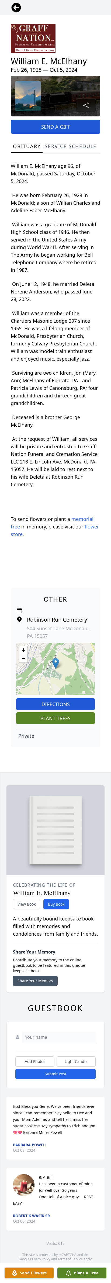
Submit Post (55, 1073)
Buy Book (56, 904)
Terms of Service (70, 1259)
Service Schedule (70, 146)
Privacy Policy (40, 1259)
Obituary (26, 146)
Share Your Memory (35, 980)
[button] (55, 663)
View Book (27, 904)
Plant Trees (55, 718)
